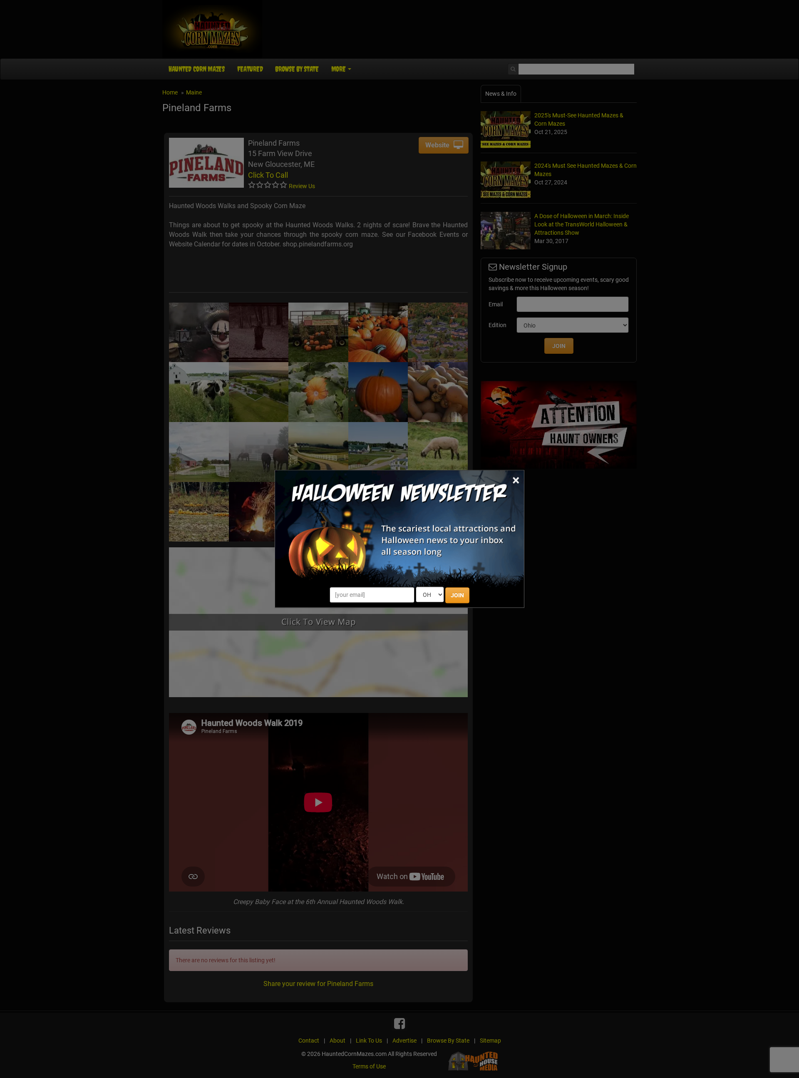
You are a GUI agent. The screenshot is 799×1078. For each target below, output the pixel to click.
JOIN (457, 595)
